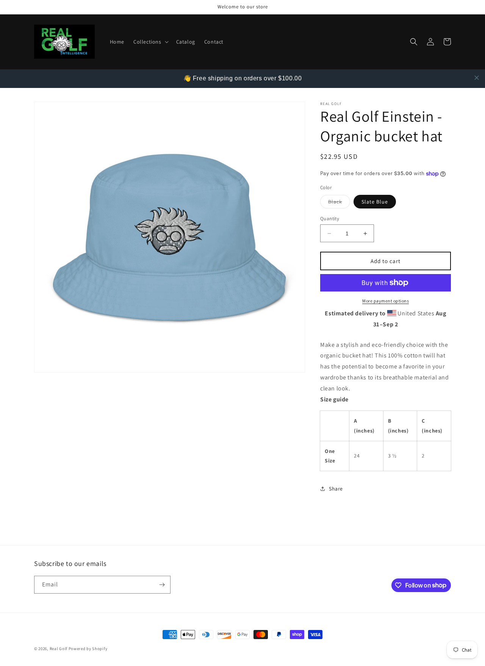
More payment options (385, 301)
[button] (150, 42)
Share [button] (336, 488)
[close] (476, 78)
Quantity (329, 218)
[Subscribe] (161, 585)
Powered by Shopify (88, 648)
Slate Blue (374, 201)
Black (339, 203)
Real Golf (58, 648)
